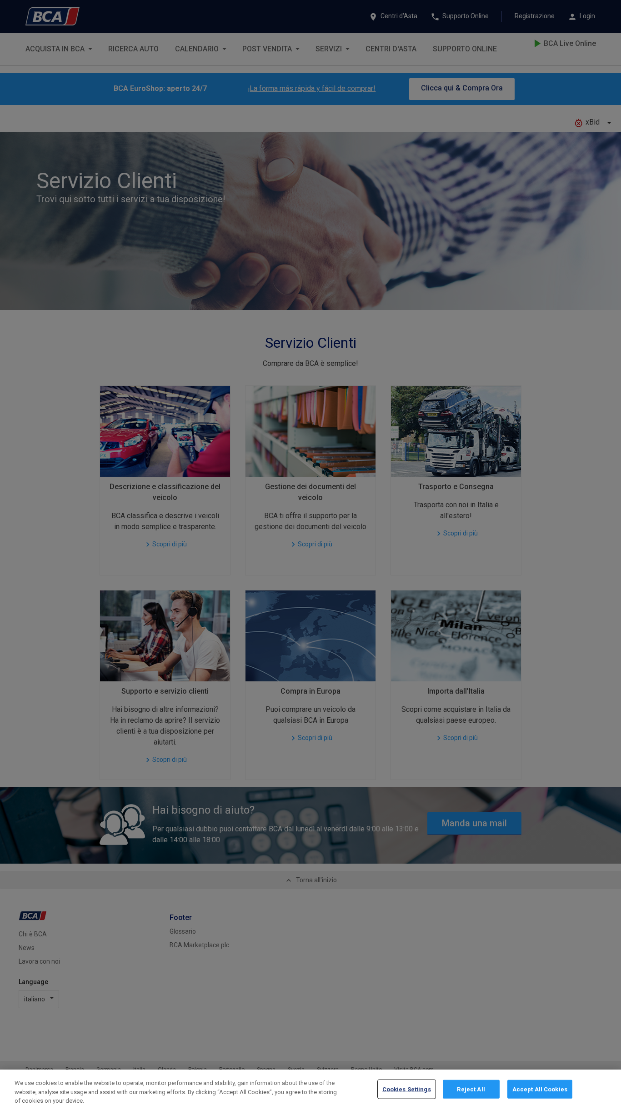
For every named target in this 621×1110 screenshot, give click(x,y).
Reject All (471, 1088)
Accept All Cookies (539, 1088)
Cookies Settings (406, 1088)
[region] (310, 1090)
